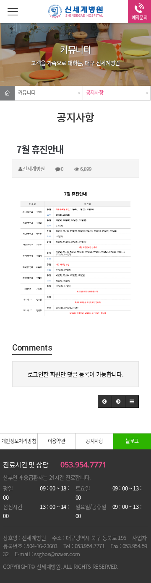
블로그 (131, 441)
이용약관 (56, 441)
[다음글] (118, 401)
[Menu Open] (11, 11)
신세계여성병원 (75, 12)
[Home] (7, 93)
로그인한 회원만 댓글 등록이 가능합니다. (76, 374)
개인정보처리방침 (18, 441)
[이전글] (105, 401)
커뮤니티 (27, 92)
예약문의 (140, 17)
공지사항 (95, 92)
